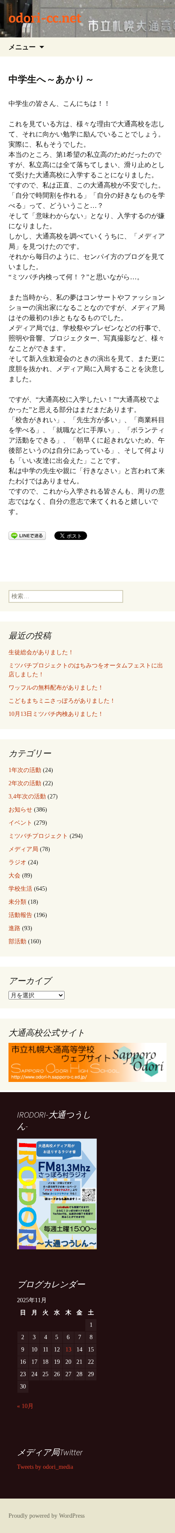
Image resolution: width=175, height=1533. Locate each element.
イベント (20, 823)
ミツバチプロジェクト (38, 836)
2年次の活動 (24, 783)
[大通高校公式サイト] (87, 1062)
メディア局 (23, 849)
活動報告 (20, 915)
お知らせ (20, 809)
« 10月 (25, 1406)
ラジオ (17, 862)
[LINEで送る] (27, 535)
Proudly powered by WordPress (46, 1516)
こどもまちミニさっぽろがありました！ (62, 701)
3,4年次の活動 (27, 796)
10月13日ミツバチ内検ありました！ (56, 714)
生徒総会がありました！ (41, 652)
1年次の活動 (24, 770)
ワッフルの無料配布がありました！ (56, 687)
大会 (14, 875)
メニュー (22, 47)
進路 (14, 928)
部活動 (17, 941)
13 (68, 1349)
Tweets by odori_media (45, 1467)
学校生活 (20, 889)
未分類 (17, 902)
